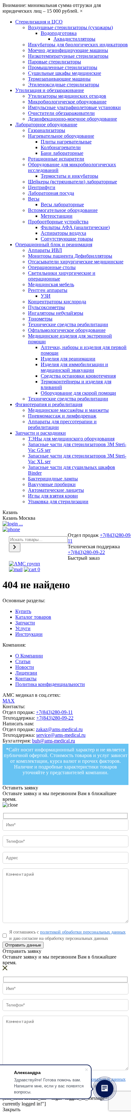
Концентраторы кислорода (57, 301)
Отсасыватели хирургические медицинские (75, 261)
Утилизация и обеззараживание (49, 90)
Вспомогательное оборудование (63, 210)
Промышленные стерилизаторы (62, 67)
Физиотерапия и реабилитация (48, 404)
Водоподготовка (59, 33)
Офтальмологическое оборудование (67, 330)
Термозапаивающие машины (59, 79)
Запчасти (25, 622)
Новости (24, 667)
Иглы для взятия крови (53, 495)
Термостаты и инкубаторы (69, 176)
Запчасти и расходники (40, 433)
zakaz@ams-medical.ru (59, 729)
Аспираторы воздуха (63, 233)
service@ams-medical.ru (61, 735)
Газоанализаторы (46, 130)
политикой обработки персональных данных (83, 932)
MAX (9, 700)
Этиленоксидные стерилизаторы (63, 84)
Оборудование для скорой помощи (78, 393)
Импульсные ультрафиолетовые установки (74, 107)
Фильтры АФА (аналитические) (75, 227)
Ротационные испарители (56, 159)
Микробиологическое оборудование (67, 101)
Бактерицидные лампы (53, 478)
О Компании (29, 655)
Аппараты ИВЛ (45, 250)
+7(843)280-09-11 (54, 712)
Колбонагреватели (61, 147)
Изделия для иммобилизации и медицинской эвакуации (74, 367)
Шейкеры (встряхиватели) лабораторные (72, 181)
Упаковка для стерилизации (58, 501)
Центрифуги (41, 187)
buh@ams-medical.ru (53, 740)
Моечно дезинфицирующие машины (68, 50)
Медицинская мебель (51, 284)
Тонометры (40, 318)
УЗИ (46, 296)
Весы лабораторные (62, 204)
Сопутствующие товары (67, 238)
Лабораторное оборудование (46, 124)
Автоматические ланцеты (56, 490)
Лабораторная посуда (51, 193)
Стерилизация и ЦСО (39, 21)
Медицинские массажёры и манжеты (68, 410)
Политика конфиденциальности (50, 684)
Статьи (23, 661)
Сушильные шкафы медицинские (64, 73)
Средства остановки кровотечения (78, 376)
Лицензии (26, 673)
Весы (33, 198)
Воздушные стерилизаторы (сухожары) (70, 27)
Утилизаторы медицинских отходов (67, 96)
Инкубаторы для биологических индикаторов (78, 44)
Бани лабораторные (62, 153)
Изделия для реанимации (68, 358)
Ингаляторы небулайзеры (55, 313)
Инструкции (29, 634)
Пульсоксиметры (46, 307)
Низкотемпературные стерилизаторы (68, 56)
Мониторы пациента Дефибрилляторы (70, 256)
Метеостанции (56, 216)
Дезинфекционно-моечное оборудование (72, 119)
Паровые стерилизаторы (54, 61)
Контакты (26, 678)
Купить (23, 611)
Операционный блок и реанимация (53, 244)
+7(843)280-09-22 (86, 552)
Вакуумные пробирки (52, 484)
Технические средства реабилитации (68, 324)
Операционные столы (52, 267)
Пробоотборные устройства (58, 221)
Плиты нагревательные (66, 141)
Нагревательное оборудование (61, 136)
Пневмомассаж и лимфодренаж (62, 416)
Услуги (23, 628)
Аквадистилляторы (74, 39)
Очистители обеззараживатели (61, 113)
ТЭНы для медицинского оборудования (71, 438)
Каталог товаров (33, 617)
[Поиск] (14, 547)
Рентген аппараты (47, 290)
